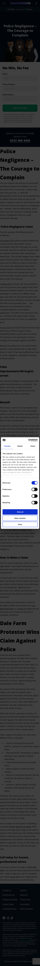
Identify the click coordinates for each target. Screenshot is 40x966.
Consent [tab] (7, 446)
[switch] (34, 489)
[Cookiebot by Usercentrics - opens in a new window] (28, 440)
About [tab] (32, 446)
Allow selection (20, 518)
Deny (20, 524)
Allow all (20, 512)
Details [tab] (20, 446)
